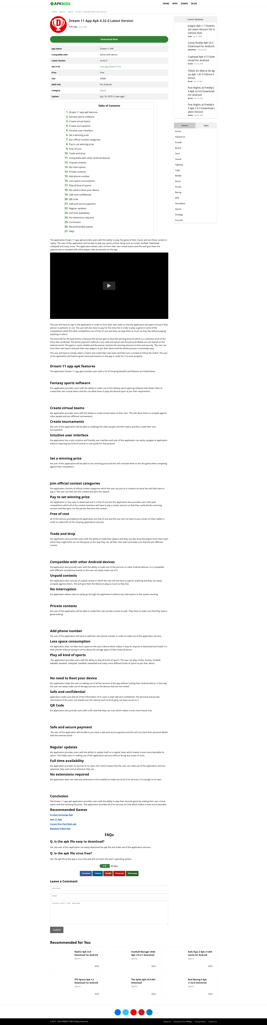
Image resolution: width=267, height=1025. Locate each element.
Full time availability (79, 212)
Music (178, 181)
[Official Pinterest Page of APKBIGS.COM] (141, 1012)
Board (178, 147)
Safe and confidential (80, 194)
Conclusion (75, 222)
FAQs (71, 231)
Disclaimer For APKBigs (183, 1021)
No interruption (77, 167)
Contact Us (212, 1021)
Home (166, 3)
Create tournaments (80, 125)
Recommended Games (81, 226)
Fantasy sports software (81, 116)
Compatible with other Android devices (89, 158)
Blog (194, 3)
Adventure (180, 136)
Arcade (178, 142)
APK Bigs (73, 26)
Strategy (179, 214)
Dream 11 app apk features (83, 112)
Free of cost (75, 148)
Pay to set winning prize (81, 144)
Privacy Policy (200, 1021)
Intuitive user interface (81, 130)
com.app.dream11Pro (110, 66)
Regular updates (77, 208)
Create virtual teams (79, 121)
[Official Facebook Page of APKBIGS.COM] (118, 1012)
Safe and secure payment (82, 203)
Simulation (180, 203)
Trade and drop (77, 153)
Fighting (179, 164)
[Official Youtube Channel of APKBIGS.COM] (133, 1012)
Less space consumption (82, 180)
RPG (177, 197)
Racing (178, 192)
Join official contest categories (85, 139)
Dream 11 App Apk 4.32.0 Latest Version (91, 12)
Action (178, 131)
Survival (179, 220)
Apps (174, 3)
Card (177, 153)
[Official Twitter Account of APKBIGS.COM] (126, 1012)
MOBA (178, 175)
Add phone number (79, 176)
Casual (178, 159)
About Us (167, 1021)
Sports (70, 12)
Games (184, 3)
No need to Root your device (84, 190)
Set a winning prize (79, 135)
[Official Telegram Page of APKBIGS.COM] (149, 1012)
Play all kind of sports (80, 185)
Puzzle (178, 186)
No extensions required (81, 217)
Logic (177, 170)
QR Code (73, 199)
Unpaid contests (77, 162)
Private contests (77, 171)
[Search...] (214, 2)
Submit (57, 930)
